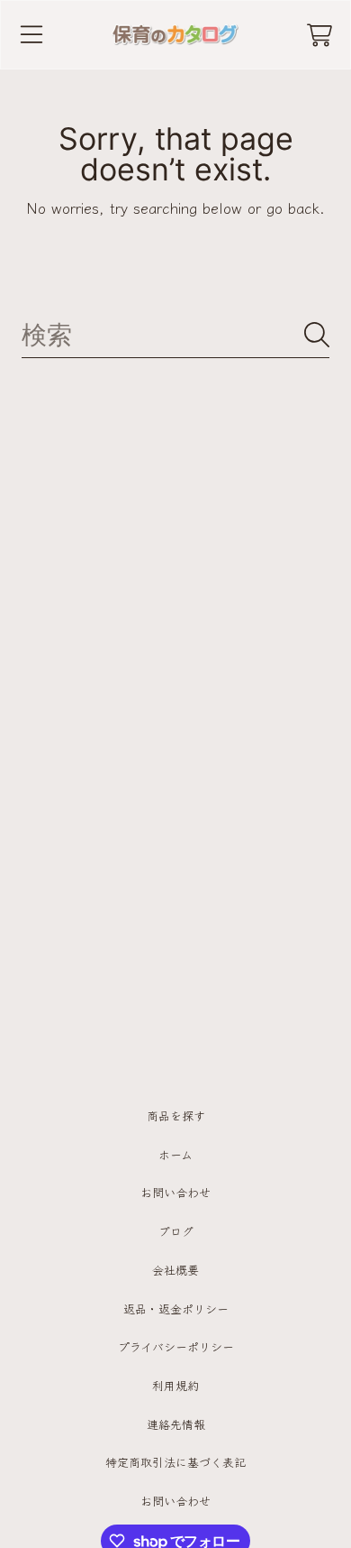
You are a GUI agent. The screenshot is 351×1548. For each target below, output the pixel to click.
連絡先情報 (176, 1424)
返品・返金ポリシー (176, 1308)
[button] (31, 35)
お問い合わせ (175, 1192)
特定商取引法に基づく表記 (175, 1461)
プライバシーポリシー (176, 1346)
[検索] (316, 335)
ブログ (176, 1230)
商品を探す (176, 1115)
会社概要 (175, 1269)
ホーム (175, 1154)
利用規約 (175, 1385)
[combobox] (175, 335)
